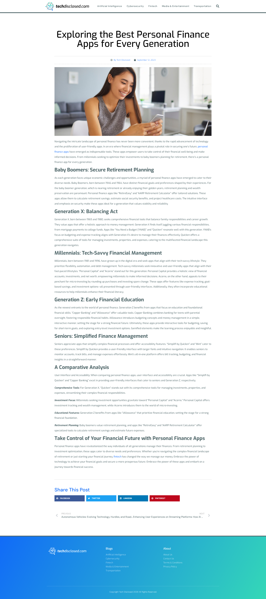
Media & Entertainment (175, 6)
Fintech (152, 6)
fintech (117, 456)
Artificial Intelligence (109, 6)
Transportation (202, 6)
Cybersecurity (135, 6)
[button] (218, 6)
